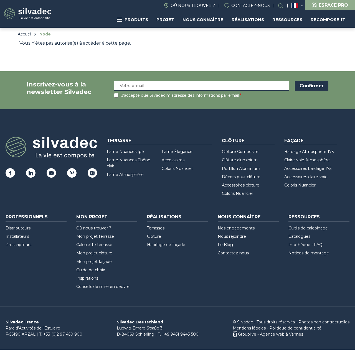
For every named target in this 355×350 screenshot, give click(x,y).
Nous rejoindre (232, 236)
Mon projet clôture (94, 253)
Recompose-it (328, 19)
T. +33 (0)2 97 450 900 (60, 334)
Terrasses (155, 228)
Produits (136, 19)
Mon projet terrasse (95, 236)
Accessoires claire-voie (306, 176)
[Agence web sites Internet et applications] (235, 334)
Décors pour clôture (241, 176)
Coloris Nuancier (177, 168)
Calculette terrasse (94, 244)
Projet (165, 19)
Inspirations (87, 278)
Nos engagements (236, 228)
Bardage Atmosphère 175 (309, 151)
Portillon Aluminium (241, 168)
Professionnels (27, 216)
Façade (293, 140)
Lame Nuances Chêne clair (128, 162)
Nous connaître (202, 19)
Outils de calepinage (308, 228)
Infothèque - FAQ (305, 244)
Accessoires (173, 159)
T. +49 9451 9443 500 (178, 334)
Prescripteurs (18, 244)
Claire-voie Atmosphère (307, 159)
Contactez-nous (250, 5)
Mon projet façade (94, 261)
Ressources (287, 19)
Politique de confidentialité (295, 328)
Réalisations (248, 19)
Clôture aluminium (240, 159)
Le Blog (225, 244)
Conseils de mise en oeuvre (103, 286)
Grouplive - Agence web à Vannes (270, 334)
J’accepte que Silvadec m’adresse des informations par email (180, 95)
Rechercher (283, 5)
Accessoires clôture (240, 185)
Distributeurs (18, 228)
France (294, 5)
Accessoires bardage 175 (307, 168)
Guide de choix (90, 269)
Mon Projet (92, 216)
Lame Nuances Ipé (125, 151)
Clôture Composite (240, 151)
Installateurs (17, 236)
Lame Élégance (177, 151)
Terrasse (119, 140)
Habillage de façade (166, 244)
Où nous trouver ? (193, 5)
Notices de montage (308, 253)
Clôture (233, 140)
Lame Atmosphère (125, 174)
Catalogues (299, 236)
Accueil (25, 34)
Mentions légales (249, 328)
